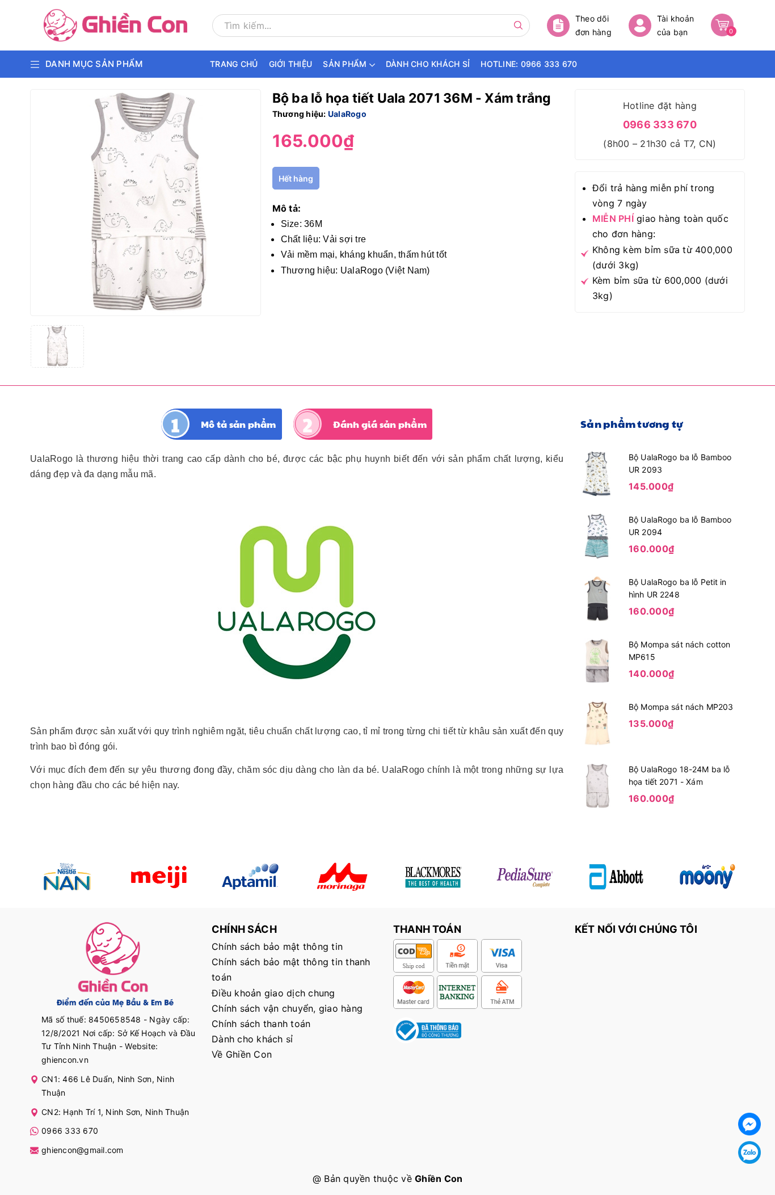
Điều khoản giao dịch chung (273, 993)
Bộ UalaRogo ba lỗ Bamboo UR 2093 (680, 463)
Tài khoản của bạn (675, 25)
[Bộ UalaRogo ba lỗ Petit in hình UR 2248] (597, 597)
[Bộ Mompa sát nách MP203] (597, 722)
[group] (145, 202)
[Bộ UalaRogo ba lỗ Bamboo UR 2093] (597, 472)
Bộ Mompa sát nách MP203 (681, 707)
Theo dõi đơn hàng (593, 25)
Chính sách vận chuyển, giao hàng (287, 1008)
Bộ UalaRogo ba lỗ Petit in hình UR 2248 (678, 588)
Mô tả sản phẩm (238, 424)
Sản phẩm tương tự (631, 423)
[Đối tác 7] (616, 876)
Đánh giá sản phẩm (380, 424)
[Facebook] (749, 1124)
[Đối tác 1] (67, 876)
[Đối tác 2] (158, 876)
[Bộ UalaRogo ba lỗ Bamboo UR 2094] (597, 535)
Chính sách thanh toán (261, 1023)
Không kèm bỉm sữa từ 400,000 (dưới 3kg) (662, 257)
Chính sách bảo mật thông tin (277, 946)
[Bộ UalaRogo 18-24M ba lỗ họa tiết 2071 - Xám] (597, 784)
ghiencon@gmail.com (82, 1150)
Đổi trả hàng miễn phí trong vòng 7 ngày (653, 195)
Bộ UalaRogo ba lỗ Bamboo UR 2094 (680, 526)
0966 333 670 (660, 125)
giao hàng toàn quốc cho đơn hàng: (660, 226)
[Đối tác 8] (708, 876)
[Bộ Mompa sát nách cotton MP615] (597, 660)
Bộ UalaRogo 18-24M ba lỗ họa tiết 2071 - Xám (679, 775)
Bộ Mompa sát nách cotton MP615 (679, 650)
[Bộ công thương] (427, 1029)
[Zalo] (749, 1152)
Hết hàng (296, 178)
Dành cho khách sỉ (252, 1039)
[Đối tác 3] (250, 876)
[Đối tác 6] (524, 876)
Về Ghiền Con (242, 1054)
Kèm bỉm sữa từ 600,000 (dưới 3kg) (660, 288)
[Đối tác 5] (342, 876)
